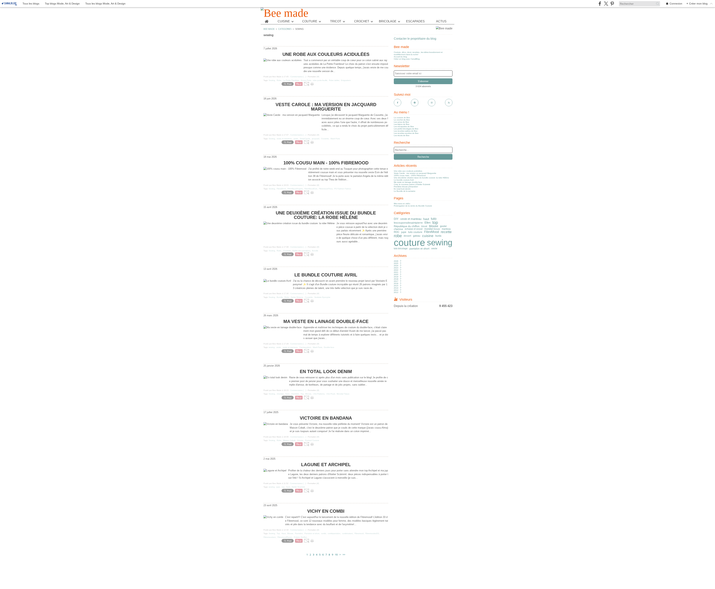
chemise (398, 229)
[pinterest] (612, 3)
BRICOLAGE (387, 21)
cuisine (427, 236)
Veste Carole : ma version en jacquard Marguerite (415, 173)
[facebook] (600, 3)
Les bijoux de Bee (401, 124)
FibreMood (431, 232)
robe (398, 236)
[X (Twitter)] (606, 3)
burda (438, 236)
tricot (424, 226)
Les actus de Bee (401, 122)
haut (426, 218)
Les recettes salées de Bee (405, 131)
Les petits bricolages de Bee (406, 129)
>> (344, 554)
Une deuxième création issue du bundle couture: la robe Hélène (421, 178)
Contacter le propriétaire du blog (415, 38)
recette (446, 232)
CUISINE (284, 21)
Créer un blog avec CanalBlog (407, 59)
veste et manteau (410, 218)
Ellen (427, 222)
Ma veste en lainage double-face (408, 182)
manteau (446, 229)
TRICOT (335, 21)
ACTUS (441, 21)
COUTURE (309, 21)
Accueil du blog (400, 57)
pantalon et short (419, 248)
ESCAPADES (415, 21)
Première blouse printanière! (406, 187)
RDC (396, 232)
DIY (396, 218)
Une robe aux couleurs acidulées (408, 171)
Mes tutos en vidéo (402, 204)
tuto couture (415, 232)
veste (434, 248)
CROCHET (361, 21)
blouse (433, 226)
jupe (403, 232)
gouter (443, 226)
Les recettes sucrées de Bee (406, 133)
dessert (407, 236)
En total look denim (402, 189)
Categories (285, 29)
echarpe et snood (413, 229)
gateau (416, 236)
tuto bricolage (401, 248)
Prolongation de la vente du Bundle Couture (413, 206)
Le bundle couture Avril (404, 180)
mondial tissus (432, 229)
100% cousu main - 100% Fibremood (410, 175)
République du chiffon (407, 226)
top (435, 223)
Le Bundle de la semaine (404, 191)
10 (336, 554)
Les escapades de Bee (404, 126)
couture (409, 242)
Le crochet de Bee (402, 120)
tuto (433, 219)
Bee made (269, 29)
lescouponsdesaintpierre (408, 222)
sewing (439, 242)
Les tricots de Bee (401, 135)
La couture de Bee (402, 118)
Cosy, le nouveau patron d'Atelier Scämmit (412, 184)
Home (266, 20)
